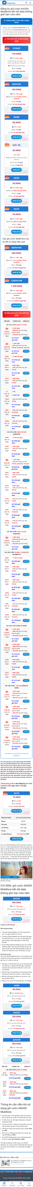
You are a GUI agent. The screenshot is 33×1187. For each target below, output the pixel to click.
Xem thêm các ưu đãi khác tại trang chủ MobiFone (16, 754)
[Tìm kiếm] (26, 2)
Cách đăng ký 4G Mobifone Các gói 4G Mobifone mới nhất (21, 1161)
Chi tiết (24, 171)
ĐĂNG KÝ (15, 76)
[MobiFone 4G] (9, 2)
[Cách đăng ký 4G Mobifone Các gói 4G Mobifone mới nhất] (5, 1163)
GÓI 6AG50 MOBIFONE (23, 817)
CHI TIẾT (24, 77)
